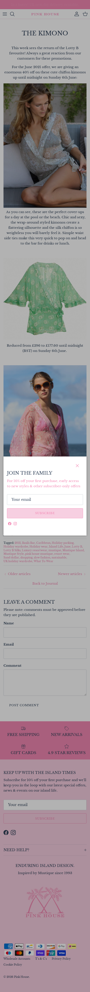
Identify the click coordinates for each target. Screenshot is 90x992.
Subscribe (45, 513)
